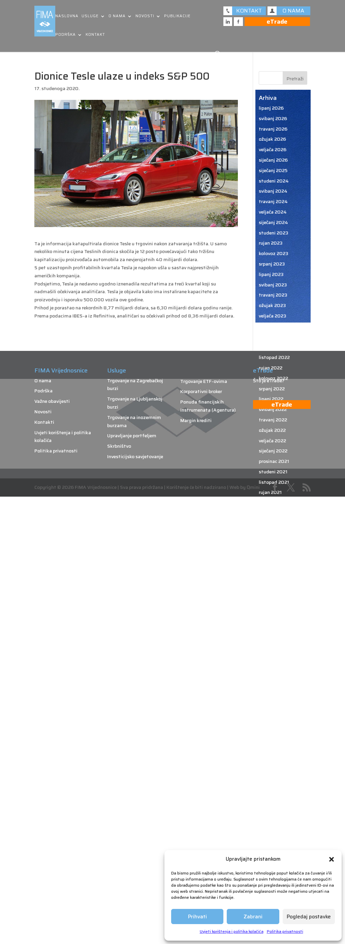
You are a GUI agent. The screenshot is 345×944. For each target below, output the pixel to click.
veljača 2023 (272, 316)
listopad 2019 (274, 731)
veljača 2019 (272, 814)
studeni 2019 (273, 721)
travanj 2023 (273, 295)
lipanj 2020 (271, 648)
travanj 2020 (273, 669)
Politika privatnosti (285, 931)
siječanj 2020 (273, 700)
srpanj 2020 (272, 638)
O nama (117, 16)
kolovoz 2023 (273, 253)
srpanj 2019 (272, 762)
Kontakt (95, 34)
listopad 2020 (274, 606)
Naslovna (67, 16)
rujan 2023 (271, 243)
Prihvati (197, 917)
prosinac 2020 (274, 586)
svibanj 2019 (273, 783)
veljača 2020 (273, 690)
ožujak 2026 (272, 139)
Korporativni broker (201, 391)
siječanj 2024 (273, 222)
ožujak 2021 (272, 554)
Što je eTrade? (268, 380)
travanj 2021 (272, 544)
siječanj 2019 (273, 825)
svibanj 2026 (273, 118)
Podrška (65, 34)
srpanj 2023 (272, 264)
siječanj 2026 (273, 160)
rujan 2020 (271, 617)
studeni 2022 (273, 347)
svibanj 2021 (272, 534)
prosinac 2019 (274, 710)
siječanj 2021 (273, 575)
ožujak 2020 (272, 679)
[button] (331, 859)
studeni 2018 (273, 846)
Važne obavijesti (52, 401)
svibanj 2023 (273, 284)
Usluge (90, 16)
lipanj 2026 (271, 108)
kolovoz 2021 (273, 502)
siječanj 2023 (273, 326)
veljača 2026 (272, 149)
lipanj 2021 (271, 523)
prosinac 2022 (274, 336)
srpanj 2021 (271, 513)
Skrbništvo (119, 446)
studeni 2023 (273, 233)
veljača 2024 (273, 212)
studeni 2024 (274, 181)
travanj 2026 (273, 129)
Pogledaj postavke (309, 917)
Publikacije (177, 16)
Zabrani (253, 917)
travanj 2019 (273, 794)
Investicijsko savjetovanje (135, 456)
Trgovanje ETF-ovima (203, 381)
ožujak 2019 (272, 804)
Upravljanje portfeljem (131, 435)
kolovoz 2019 (273, 752)
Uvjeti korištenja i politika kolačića (231, 931)
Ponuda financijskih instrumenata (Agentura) (208, 406)
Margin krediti (196, 420)
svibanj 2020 (273, 658)
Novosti (144, 16)
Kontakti (44, 422)
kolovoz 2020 (274, 627)
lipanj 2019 (271, 773)
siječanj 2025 (273, 170)
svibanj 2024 (273, 191)
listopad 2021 (274, 482)
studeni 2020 (274, 596)
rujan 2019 (270, 742)
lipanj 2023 (271, 274)
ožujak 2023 (272, 305)
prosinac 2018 (274, 835)
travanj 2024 (273, 201)
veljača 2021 (272, 565)
